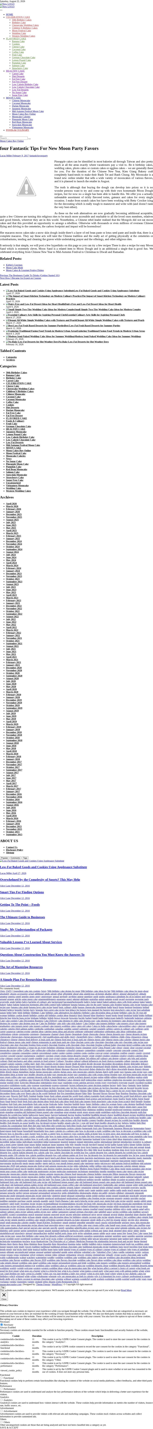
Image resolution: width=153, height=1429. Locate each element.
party (45, 155)
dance (62, 1064)
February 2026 (13, 509)
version (48, 1255)
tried (25, 1249)
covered (146, 1053)
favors (40, 155)
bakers (149, 1002)
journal (100, 1144)
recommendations (67, 1203)
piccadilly (103, 1193)
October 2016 (13, 799)
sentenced (86, 1214)
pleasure (71, 1195)
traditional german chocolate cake (66, 1246)
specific (54, 1228)
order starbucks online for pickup (30, 1187)
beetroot (128, 1007)
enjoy (16, 1082)
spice (97, 1228)
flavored (97, 1093)
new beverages (7, 1179)
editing (113, 1077)
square (41, 1230)
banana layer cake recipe (40, 1007)
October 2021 (13, 641)
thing (26, 1244)
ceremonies (24, 1034)
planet (63, 1195)
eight (145, 1077)
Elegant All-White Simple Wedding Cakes (52, 1080)
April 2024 (11, 563)
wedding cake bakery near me (92, 1257)
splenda (123, 1228)
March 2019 (12, 724)
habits (25, 1115)
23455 (9, 991)
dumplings (24, 1072)
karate (120, 1144)
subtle (102, 1233)
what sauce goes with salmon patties (121, 1271)
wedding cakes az (59, 1265)
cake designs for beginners (108, 1020)
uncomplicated (21, 1252)
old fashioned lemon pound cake (63, 1182)
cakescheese (112, 1026)
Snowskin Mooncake (22, 124)
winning (59, 1279)
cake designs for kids (131, 1020)
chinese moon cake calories (118, 1039)
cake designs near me (29, 1023)
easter (116, 1072)
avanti (115, 999)
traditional (45, 1246)
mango (64, 1160)
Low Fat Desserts (20, 89)
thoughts (47, 1244)
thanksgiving (42, 1241)
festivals (69, 1090)
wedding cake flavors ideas (90, 1260)
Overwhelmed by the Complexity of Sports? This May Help (40, 879)
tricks (19, 1249)
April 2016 (11, 815)
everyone (123, 1082)
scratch (12, 1214)
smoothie (81, 1222)
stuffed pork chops (63, 1233)
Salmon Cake (18, 65)
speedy (61, 1228)
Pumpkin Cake (19, 63)
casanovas (11, 1031)
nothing (90, 1179)
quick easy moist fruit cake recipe (110, 1201)
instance (72, 1142)
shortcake (17, 1217)
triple (29, 1249)
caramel (92, 1029)
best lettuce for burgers (76, 1010)
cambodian (49, 1029)
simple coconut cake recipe (94, 1217)
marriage (114, 1160)
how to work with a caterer (44, 1139)
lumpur (40, 1158)
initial (46, 1142)
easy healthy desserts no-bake (38, 1074)
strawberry (20, 1233)
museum (72, 1177)
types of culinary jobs (121, 1249)
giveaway (102, 1107)
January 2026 (13, 511)
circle (94, 1047)
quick (51, 1201)
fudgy (61, 1104)
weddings (4, 1268)
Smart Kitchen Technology (49, 1222)
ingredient (38, 1142)
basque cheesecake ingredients (92, 1007)
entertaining (46, 1082)
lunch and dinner (58, 1158)
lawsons (76, 1147)
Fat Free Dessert (19, 81)
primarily (25, 1198)
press (149, 1195)
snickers (125, 1222)
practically (134, 1195)
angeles (25, 996)
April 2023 (11, 595)
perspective (56, 1193)
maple (77, 1160)
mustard (98, 1177)
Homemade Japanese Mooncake (117, 1128)
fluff (21, 1096)
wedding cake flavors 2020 (33, 1260)
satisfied (102, 1211)
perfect (19, 1193)
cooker (55, 1053)
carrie (146, 1029)
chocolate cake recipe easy (135, 1042)
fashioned (4, 1088)
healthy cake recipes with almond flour (34, 1120)
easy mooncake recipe (62, 1074)
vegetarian (24, 1255)
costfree (123, 1053)
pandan (51, 1190)
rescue (139, 1206)
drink (2, 1072)
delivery (40, 1066)
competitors (90, 1050)
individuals (27, 1142)
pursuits (36, 1201)
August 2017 (12, 772)
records (79, 1203)
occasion (121, 1179)
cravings (49, 1055)
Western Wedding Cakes (23, 36)
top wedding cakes (140, 1244)
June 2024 (11, 557)
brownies (73, 1018)
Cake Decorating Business (30, 1020)
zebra (45, 1281)
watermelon (41, 1257)
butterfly (120, 1018)
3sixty (44, 991)
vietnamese (71, 1255)
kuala (43, 1147)
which (12, 1276)
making (38, 1160)
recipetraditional (50, 1203)
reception (24, 1203)
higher (90, 1125)
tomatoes (107, 1244)
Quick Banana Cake (64, 1201)
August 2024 (12, 552)
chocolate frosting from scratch (33, 1045)
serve (93, 1214)
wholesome (42, 1276)
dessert (68, 1066)
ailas (81, 994)
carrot (2, 1031)
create (91, 1055)
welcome (28, 1268)
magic (139, 1158)
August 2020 (12, 678)
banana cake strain (19, 1007)
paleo (16, 1190)
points (88, 1195)
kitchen (146, 1144)
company (79, 1050)
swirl (48, 1238)
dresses (145, 1069)
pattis (118, 1190)
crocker (17, 1058)
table (90, 1238)
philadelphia (73, 1193)
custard (3, 1064)
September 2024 (14, 549)
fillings (102, 1090)
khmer (133, 1144)
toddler (85, 1244)
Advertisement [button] (7, 1408)
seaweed (55, 1214)
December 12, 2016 (20, 886)
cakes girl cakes (83, 1026)
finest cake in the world (37, 1093)
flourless (124, 1093)
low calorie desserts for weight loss (120, 1152)
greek (79, 1112)
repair (133, 1206)
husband (96, 1139)
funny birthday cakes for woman (101, 1104)
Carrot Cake (17, 73)
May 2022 (11, 624)
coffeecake (41, 1050)
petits (64, 1193)
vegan (3, 1255)
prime (33, 1198)
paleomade (24, 1190)
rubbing (116, 1209)
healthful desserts (145, 1115)
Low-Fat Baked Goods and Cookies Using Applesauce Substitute (43, 867)
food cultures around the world (114, 1096)
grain (2, 1112)
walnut (23, 1257)
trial (14, 1249)
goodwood (117, 1109)
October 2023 (13, 579)
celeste (15, 1034)
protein (126, 1198)
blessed (86, 1015)
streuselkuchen (40, 1233)
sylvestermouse (71, 1238)
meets (45, 1163)
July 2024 (11, 554)
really (17, 1203)
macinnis (89, 1158)
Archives (10, 360)
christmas (60, 1047)
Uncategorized (13, 483)
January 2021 (13, 665)
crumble (38, 1058)
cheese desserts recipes (136, 1034)
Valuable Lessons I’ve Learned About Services (31, 942)
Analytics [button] (4, 1397)
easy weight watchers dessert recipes (80, 1077)
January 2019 (13, 729)
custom (10, 1064)
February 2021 (13, 662)
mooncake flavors (127, 1174)
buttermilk (129, 1018)
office (138, 1179)
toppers (10, 1246)
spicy (102, 1228)
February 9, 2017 (20, 155)
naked (116, 1177)
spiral (117, 1228)
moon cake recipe (135, 1171)
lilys (86, 1150)
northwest (81, 1179)
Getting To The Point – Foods (20, 904)
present (143, 1195)
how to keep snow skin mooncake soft (116, 1133)
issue (26, 1144)
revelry (13, 1209)
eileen (3, 1080)
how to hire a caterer (46, 1133)
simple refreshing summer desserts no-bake (59, 1220)
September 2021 (14, 643)
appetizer (88, 996)
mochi (24, 1168)
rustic (129, 1209)
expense (35, 1085)
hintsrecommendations (10, 1128)
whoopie (52, 1276)
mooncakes (32, 1177)
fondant (32, 1096)
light (73, 1150)
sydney (60, 1238)
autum (101, 999)
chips (72, 1042)
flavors (104, 1093)
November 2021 (14, 638)
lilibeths (79, 1150)
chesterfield (81, 1037)
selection (77, 1214)
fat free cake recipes (39, 1088)
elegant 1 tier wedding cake (19, 1080)
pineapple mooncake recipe (28, 1195)
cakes (73, 1026)
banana (74, 1004)
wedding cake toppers (97, 1263)
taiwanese (104, 1238)
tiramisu (71, 1244)
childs (122, 1037)
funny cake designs (126, 1104)
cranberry (40, 1055)
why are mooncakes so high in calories (75, 1276)
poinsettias (80, 1195)
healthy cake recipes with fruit (67, 1120)
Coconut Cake (19, 49)
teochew (26, 1241)
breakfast (128, 1015)
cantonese (83, 1029)
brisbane (35, 1018)
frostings (4, 1104)
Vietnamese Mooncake (22, 127)
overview (134, 1187)
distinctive (100, 1069)
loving (139, 1150)
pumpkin (12, 1201)
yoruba (12, 1281)
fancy (125, 1085)
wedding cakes (43, 1265)
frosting (147, 1101)
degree (127, 1064)
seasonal (39, 1214)
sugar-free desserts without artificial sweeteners (61, 1236)
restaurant (4, 1209)
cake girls (61, 1023)
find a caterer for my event (118, 1090)
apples (102, 996)
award (122, 999)
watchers (31, 1257)
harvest (54, 1115)
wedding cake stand (28, 1263)
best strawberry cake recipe (123, 1010)
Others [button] (3, 1419)
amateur (3, 996)
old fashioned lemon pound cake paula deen (100, 1182)
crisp (2, 1058)
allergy (116, 994)
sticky (130, 1230)
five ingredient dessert (71, 1093)
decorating (107, 1064)
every (104, 1082)
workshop (109, 1279)
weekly (13, 1268)
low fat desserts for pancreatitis (113, 1155)
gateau (59, 1107)
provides (134, 1198)
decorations (117, 1064)
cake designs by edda (68, 1020)
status (105, 1230)
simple (38, 1217)
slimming (144, 1220)
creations (114, 1055)
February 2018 (13, 756)
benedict (19, 1010)
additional (39, 994)
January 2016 (13, 823)
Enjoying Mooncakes (30, 1082)
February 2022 (13, 632)
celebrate (79, 1031)
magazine (131, 1158)
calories (3, 1029)
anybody (64, 996)
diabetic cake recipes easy (131, 1066)
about (145, 991)
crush (45, 1058)
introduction (126, 1142)
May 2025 (11, 528)
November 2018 (14, 735)
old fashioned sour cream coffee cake (61, 1185)
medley (38, 1163)
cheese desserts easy (115, 1034)
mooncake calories (19, 1174)
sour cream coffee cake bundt (101, 1225)
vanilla (121, 1252)
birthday (27, 1012)
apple (95, 996)
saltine (55, 1211)
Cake (2, 1020)
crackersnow (29, 1055)
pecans (143, 1190)
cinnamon (86, 1047)
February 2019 (13, 727)
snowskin (53, 1225)
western (37, 1268)
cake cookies (12, 1020)
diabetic (114, 1066)
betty (14, 1012)
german (74, 1107)
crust (51, 1058)
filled (89, 1090)
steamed (118, 1230)
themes (3, 1244)
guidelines (106, 1112)
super (124, 1236)
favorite (138, 1088)
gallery (30, 1107)
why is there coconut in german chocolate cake (33, 1279)
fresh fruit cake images (80, 1101)
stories (143, 1230)
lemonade (44, 1150)
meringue (89, 1163)
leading (107, 1147)
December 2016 (14, 794)
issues (32, 1144)
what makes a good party (91, 1271)
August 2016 (12, 805)
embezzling (91, 1080)
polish (95, 1195)
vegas (16, 1255)
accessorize (22, 994)
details (107, 1066)
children (105, 1037)
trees (150, 1246)
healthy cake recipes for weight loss (122, 1117)
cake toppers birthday (105, 1023)
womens (75, 1279)
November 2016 (14, 797)
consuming (25, 1053)
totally (22, 1246)
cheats (85, 1034)
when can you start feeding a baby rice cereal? (65, 1273)
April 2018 (11, 751)
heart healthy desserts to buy (108, 1123)
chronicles (70, 1047)
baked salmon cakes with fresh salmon (121, 1002)
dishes (92, 1069)
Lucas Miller (6, 155)
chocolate (99, 1042)
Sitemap (10, 852)
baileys (87, 1002)
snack (98, 1222)
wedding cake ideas (112, 1260)
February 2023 (13, 600)
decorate (97, 1064)
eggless (139, 1077)
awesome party (142, 999)
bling (93, 1015)
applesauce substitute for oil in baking (123, 996)
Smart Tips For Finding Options (22, 892)
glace (110, 1107)
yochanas (4, 1281)
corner (106, 1053)
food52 (121, 1098)
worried (125, 1279)
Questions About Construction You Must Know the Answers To (42, 954)
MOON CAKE (13, 98)
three (54, 1244)
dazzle (68, 1064)
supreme (139, 1236)
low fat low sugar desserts (141, 1155)
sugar (113, 1233)
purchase (21, 1201)
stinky (136, 1230)
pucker (142, 1198)
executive (4, 1085)
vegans (9, 1255)
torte (16, 1246)
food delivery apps (138, 1096)
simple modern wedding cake (25, 1220)
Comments (15, 858)
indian (13, 1142)
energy (149, 1080)
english (10, 1082)
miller (92, 1166)
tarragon (113, 1238)
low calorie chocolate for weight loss (67, 1152)
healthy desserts (140, 1120)
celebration (99, 1031)
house (20, 1131)
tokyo (99, 1244)
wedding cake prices (132, 1260)
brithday (43, 1018)
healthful (86, 1115)
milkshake (84, 1166)
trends (3, 1249)
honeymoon (5, 1131)
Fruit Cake (17, 55)
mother (42, 1177)
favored (130, 1088)
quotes (137, 1201)
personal (34, 1193)
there (9, 1244)
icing (103, 1139)
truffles (43, 1249)
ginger (95, 1107)
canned (75, 1029)
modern (30, 1168)
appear (80, 996)
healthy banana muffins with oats (89, 1117)
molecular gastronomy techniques (72, 1171)
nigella (18, 1179)
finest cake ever (17, 1093)
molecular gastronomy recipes (42, 1171)
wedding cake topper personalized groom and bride (62, 1263)
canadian (59, 1029)
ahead (76, 994)
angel (18, 996)
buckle (81, 1018)
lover (127, 1150)
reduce (77, 1206)
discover (74, 1069)
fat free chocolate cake (59, 1088)
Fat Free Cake (18, 79)
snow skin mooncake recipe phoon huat (29, 1225)
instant (80, 1142)
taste (120, 1238)
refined (84, 1206)
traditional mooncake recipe (96, 1246)
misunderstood (7, 1168)
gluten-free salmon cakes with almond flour (66, 1109)
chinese (13, 1039)
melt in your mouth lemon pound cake (66, 1163)
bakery (3, 1004)
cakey (134, 1026)
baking (16, 1004)
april (143, 996)
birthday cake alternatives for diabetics (64, 1012)
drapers (138, 1069)
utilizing (77, 1252)
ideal (114, 1139)
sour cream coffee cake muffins (130, 1225)
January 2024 (13, 571)
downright (122, 1069)
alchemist (99, 994)
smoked (72, 1222)
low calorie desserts (94, 1152)
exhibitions (15, 1085)
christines (50, 1047)
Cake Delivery (51, 1020)
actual (31, 994)
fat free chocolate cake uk (114, 1088)
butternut (139, 1018)
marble (84, 1160)
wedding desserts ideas (119, 1265)
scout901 (4, 1214)
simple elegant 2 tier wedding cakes (124, 1217)
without (67, 1279)
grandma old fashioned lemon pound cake (34, 1112)
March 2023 (12, 598)
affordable (67, 994)
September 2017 (14, 770)
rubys (123, 1209)
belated (3, 1010)
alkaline (108, 994)
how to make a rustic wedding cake (32, 1136)
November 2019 (14, 702)
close (132, 1047)
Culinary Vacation (64, 1061)
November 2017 (14, 764)
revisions (21, 1209)
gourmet (136, 1109)
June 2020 (11, 684)
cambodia (38, 1029)
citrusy (119, 1047)
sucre (108, 1233)
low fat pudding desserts (11, 1158)
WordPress (57, 1284)
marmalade (105, 1160)
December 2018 (14, 732)
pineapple (129, 1193)
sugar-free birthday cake (27, 1236)
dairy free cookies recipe (47, 1064)
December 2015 (14, 826)
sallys (147, 1209)
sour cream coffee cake (76, 1225)
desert (47, 1066)
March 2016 (12, 818)
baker (142, 1002)
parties (81, 1190)
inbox (142, 1139)
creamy (84, 1055)
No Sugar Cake (19, 92)
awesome (129, 999)
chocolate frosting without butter (101, 1045)
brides (141, 1015)
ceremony (34, 1034)
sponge (16, 1230)
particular (73, 1190)
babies (19, 1002)
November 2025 (14, 517)
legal (113, 1147)
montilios (111, 1171)
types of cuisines (79, 1249)
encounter (127, 1080)
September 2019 (14, 708)
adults (47, 994)
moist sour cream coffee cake (13, 1171)
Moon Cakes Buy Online (24, 114)
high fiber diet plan (32, 1125)
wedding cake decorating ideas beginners (126, 1257)
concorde (126, 1050)
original (109, 1187)
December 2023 (14, 573)
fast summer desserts (19, 1088)
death (74, 1064)
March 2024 (12, 565)
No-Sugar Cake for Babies (63, 1179)
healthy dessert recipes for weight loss (115, 1120)
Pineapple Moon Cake (22, 119)
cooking (77, 1053)
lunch (47, 1158)
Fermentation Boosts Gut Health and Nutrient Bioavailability (28, 1090)
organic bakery (74, 1187)
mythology (108, 1177)
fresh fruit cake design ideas (36, 1101)
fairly (119, 1085)
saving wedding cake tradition (127, 1211)
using (70, 1252)
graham (144, 1109)
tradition (36, 1246)
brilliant (148, 1015)
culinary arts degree (109, 1058)
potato (108, 1195)
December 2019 (14, 700)
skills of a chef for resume (108, 1220)
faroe (139, 1085)
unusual (39, 1252)
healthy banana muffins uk (60, 1117)
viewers (80, 1255)
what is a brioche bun (51, 1271)
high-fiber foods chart (76, 1125)
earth (111, 1072)
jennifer (78, 1144)
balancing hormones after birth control (38, 1004)
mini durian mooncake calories (116, 1166)
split (11, 1230)
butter (101, 1018)
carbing (109, 1029)
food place (52, 1098)
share (136, 1214)
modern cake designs (45, 1168)
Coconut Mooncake (21, 103)
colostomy (61, 1050)
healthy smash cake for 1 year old (73, 1123)
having (71, 1115)
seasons (47, 1214)
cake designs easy (87, 1020)
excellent (139, 1082)
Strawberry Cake (20, 68)
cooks (84, 1053)
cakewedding (124, 1026)
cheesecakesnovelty (32, 1037)
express (55, 1085)
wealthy (51, 1257)
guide (98, 1112)
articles (18, 999)
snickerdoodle (114, 1222)
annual (56, 996)
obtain (113, 1179)
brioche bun (5, 1018)
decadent (82, 1064)
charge (68, 1034)
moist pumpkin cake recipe (138, 1168)
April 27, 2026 (19, 873)
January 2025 (13, 538)
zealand (38, 1281)
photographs (85, 1193)
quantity (44, 1201)
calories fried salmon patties (21, 1029)
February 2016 (13, 821)
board (108, 1015)
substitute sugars (91, 1233)
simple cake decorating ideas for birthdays (61, 1217)
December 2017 (14, 762)
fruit (11, 1104)
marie (90, 1160)
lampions (51, 1147)
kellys (126, 1144)
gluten (122, 1107)
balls (58, 1004)
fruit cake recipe (41, 1104)
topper (3, 1246)
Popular (4, 858)
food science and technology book (102, 1098)
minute (135, 1166)
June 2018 (11, 745)
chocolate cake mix (114, 1042)
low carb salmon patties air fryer (68, 1155)
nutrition (106, 1179)
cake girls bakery (74, 1023)
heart (91, 1123)
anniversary (46, 996)
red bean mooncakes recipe (29, 1206)
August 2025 (12, 519)
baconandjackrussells (73, 1002)
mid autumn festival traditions (125, 1163)
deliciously (14, 1066)
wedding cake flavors (10, 1260)
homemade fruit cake (92, 1128)
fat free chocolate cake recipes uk (86, 1088)
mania (71, 1160)
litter (90, 1150)
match (134, 1160)
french (14, 1101)
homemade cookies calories (69, 1128)
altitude (142, 994)
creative (123, 1055)
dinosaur (66, 1069)
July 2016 (11, 807)
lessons (52, 1150)
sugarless (88, 1236)
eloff (83, 1080)
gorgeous (127, 1109)
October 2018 (13, 737)
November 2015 (14, 829)
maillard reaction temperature (13, 1160)
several (114, 1214)
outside (116, 1187)
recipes (39, 1203)
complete (100, 1050)
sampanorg (63, 1211)
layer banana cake (94, 1147)
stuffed (51, 1233)
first (58, 1093)
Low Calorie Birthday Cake (25, 84)
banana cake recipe (131, 1004)
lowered (27, 1158)
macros (115, 1158)
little (95, 1150)
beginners (137, 1007)
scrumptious (22, 1214)
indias (19, 1142)
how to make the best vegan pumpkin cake (94, 1136)
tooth (128, 1244)
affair (59, 994)
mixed (17, 1168)
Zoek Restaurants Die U (67, 1281)
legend (119, 1147)
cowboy (4, 1055)
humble (78, 1139)
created (98, 1055)
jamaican (46, 1144)
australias (93, 999)
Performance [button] (6, 1386)
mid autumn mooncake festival (30, 1166)
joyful (107, 1144)
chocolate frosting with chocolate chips (67, 1045)
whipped (20, 1276)
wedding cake (70, 1257)
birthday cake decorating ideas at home (100, 1012)
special (26, 1228)
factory (113, 1085)
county (139, 1053)
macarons (79, 1158)
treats (145, 1246)
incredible (4, 1142)
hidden (133, 1123)
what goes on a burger (29, 1271)
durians (98, 1072)
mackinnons (99, 1158)
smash (65, 1222)
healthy (21, 1117)
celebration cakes (134, 1031)
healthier (4, 1117)
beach (115, 1007)
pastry (106, 1190)
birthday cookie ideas (58, 1015)
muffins (56, 1177)
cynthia (26, 1064)
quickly (129, 1201)
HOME (9, 14)
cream (57, 1055)
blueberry (100, 1015)
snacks (104, 1222)
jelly (72, 1144)
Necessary (8, 1324)
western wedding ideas (52, 1268)
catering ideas (37, 1031)
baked (99, 1002)
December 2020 (14, 667)
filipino (83, 1090)
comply (108, 1050)
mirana (142, 1166)
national (130, 1177)
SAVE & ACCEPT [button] (9, 1427)
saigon (135, 1209)
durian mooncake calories (48, 1072)
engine (3, 1082)
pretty (2, 1198)
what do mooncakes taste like (77, 1268)
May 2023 (11, 592)
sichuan (31, 1217)
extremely (64, 1085)
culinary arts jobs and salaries (133, 1058)
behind (146, 1007)
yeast (149, 1279)
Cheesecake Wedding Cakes (25, 25)
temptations (16, 1241)
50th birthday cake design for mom (63, 991)
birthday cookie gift (38, 1015)
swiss (53, 1238)
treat (140, 1246)
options (121, 1185)
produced (49, 1198)
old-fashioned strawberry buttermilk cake (98, 1185)
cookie (62, 1053)
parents (58, 1190)
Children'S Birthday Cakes (20, 391)
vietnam (61, 1255)
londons (115, 1150)
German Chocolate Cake (23, 57)
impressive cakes (131, 1139)
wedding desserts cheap (97, 1265)
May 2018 (11, 748)
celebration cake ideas (115, 1031)
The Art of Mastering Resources (21, 967)
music (91, 1177)
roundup (108, 1209)
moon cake (121, 1171)
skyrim (131, 1220)
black (80, 1015)
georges (66, 1107)
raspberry (4, 1203)
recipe (32, 1203)
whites (33, 1276)
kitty (8, 1147)
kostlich (36, 1147)
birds (20, 1012)
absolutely (5, 994)
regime (102, 1206)
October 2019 (13, 705)
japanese (60, 1144)
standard (56, 1230)
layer (83, 1147)
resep (145, 1206)
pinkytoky (47, 1195)
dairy (32, 1064)
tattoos (137, 1238)
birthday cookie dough (18, 1015)
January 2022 (13, 635)
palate (10, 1190)
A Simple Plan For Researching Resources (28, 979)
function (68, 1104)
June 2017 (11, 778)
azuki (12, 1002)
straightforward (7, 1233)
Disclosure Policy (14, 850)
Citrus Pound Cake (107, 1047)
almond (123, 994)
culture (127, 1061)
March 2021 (12, 659)
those (40, 1244)
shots (24, 1217)
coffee (19, 1050)
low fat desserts (91, 1155)
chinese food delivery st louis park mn (36, 1039)
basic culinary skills (68, 1007)
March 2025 (12, 533)
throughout (62, 1244)
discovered (84, 1069)
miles (76, 1166)
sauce (109, 1211)
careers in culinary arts (123, 1029)
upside (64, 1252)
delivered (31, 1066)
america (11, 996)
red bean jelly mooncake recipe (98, 1203)
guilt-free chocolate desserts (124, 1112)
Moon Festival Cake (21, 30)
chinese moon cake (96, 1039)
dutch (105, 1072)
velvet (32, 1255)
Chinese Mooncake (21, 100)
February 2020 (13, 694)
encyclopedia (139, 1080)
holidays (40, 1128)
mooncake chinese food (65, 1174)
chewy (91, 1037)
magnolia (147, 1158)
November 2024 (14, 544)
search (31, 1214)
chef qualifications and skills (55, 1037)
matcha (140, 1160)
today (78, 1244)
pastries (99, 1190)
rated (11, 1203)
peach (130, 1190)
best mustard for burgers (98, 1010)
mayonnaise (5, 1163)
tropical (36, 1249)
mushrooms (82, 1177)
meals (25, 1163)
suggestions (98, 1236)
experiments (45, 1085)
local (100, 1150)
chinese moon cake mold (19, 1042)
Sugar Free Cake (20, 95)
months (103, 1171)
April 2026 (11, 503)
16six (2, 991)
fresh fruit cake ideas (59, 1101)
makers (31, 1160)
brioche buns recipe (21, 1018)
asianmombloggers (47, 999)
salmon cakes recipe (16, 1211)
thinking (33, 1244)
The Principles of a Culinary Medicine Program (71, 1241)
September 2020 (14, 676)
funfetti (75, 1104)
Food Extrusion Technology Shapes (30, 1098)
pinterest (56, 1195)
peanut (137, 1190)
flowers (14, 1096)
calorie (149, 1026)
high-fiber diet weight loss (53, 1125)
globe (116, 1107)
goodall (108, 1109)
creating (106, 1055)
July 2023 (11, 587)
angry (38, 996)
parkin (65, 1190)
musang (64, 1177)
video (54, 1255)
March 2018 (12, 754)
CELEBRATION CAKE (18, 17)
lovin (132, 1150)
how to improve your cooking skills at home (77, 1133)
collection (50, 1050)
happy (48, 1115)
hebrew (125, 1123)
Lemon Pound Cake (21, 60)
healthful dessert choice (102, 1115)
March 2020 (12, 692)
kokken (29, 1147)
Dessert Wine (78, 1066)
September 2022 (14, 614)
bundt (95, 1018)
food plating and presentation (71, 1098)
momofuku (94, 1171)
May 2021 (11, 654)
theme (137, 1241)
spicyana (110, 1228)
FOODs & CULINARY (17, 130)
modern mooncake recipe (67, 1168)
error (54, 1082)
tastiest (126, 1238)
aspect (69, 999)
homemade (50, 1128)
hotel (14, 1131)
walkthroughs (12, 1257)
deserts (53, 1066)
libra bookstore (63, 1150)
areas (148, 996)
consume (16, 1053)
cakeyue (141, 1026)
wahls (3, 1257)
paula (124, 1190)
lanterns (59, 1147)
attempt (76, 999)
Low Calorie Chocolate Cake (26, 87)
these (21, 1244)
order (135, 1185)
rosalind (94, 1209)
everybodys (112, 1082)
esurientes (67, 1082)
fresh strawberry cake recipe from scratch (110, 1101)
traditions (113, 1246)
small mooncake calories (17, 1222)
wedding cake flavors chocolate (62, 1260)
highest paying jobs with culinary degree (113, 1125)
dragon (131, 1069)
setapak (106, 1214)
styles (80, 1233)
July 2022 (11, 619)
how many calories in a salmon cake (62, 1131)
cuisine (63, 1058)
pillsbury (120, 1193)
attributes (84, 999)
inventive (137, 1142)
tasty (131, 1238)
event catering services (83, 1082)
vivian (117, 1255)
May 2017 (11, 780)
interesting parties (92, 1142)
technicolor (5, 1241)
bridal (135, 1015)
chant (61, 1034)
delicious (4, 1066)
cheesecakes (17, 1037)
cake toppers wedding (59, 1026)
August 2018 (12, 743)
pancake (34, 1190)
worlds (118, 1279)
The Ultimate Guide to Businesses (22, 917)
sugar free (121, 1233)
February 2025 (13, 536)
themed (143, 1241)
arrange (10, 999)
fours (2, 1101)
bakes (9, 1004)
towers (28, 1246)
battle (109, 1007)
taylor (143, 1238)
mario (96, 1160)
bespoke (39, 1010)
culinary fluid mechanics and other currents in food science (27, 1061)
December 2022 (14, 606)
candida (67, 1029)
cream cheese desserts (70, 1055)
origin (102, 1187)
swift (43, 1238)
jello (67, 1144)
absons (13, 994)
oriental (95, 1187)
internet (116, 1142)
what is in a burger (70, 1271)
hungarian (87, 1139)
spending (69, 1228)
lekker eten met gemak (133, 1147)
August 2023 (12, 584)
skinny (124, 1220)
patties (113, 1190)
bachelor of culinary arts (39, 1002)
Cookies (16, 44)
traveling (133, 1246)
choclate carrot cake (85, 1042)
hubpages (69, 1139)
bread (120, 1015)
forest (140, 1098)
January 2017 (13, 791)
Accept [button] (117, 1290)
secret (62, 1214)
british (50, 1018)
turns (55, 1249)
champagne (45, 1034)
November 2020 (14, 670)
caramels (101, 1029)
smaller (32, 1222)
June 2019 (11, 716)
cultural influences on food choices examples (102, 1061)
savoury (145, 1211)
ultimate (10, 1252)
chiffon (97, 1037)
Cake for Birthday (47, 1023)
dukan (15, 1072)
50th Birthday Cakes (21, 20)
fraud (7, 1101)
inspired (64, 1142)
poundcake (124, 1195)
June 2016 (11, 810)
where (113, 1273)
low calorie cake (41, 1152)
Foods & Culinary (15, 421)
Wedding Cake (19, 33)
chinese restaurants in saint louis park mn (50, 1042)
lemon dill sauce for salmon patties (22, 1150)
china (127, 1037)
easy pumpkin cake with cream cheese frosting (95, 1074)
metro (97, 1163)
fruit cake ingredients (23, 1104)
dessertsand (98, 1066)
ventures (40, 1255)
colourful (70, 1050)
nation (123, 1177)
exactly (131, 1082)
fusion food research (16, 1107)
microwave (105, 1163)
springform (32, 1230)
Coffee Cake (18, 52)
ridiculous (30, 1209)
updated (47, 1252)
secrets (69, 1214)
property (119, 1198)
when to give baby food (98, 1273)
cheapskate (77, 1034)
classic (126, 1047)
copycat (98, 1053)
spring (23, 1230)
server (99, 1214)
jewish (85, 1144)
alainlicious (89, 994)
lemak (147, 1147)
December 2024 (14, 541)
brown (57, 1018)
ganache (44, 1107)
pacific (143, 1187)
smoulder (90, 1222)
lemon (3, 1150)
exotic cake (25, 1085)
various (145, 1252)
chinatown (5, 1039)
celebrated (88, 1031)
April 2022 (11, 627)
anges (32, 996)
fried (133, 1101)
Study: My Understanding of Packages (26, 929)
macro (108, 1158)
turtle (60, 1249)
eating (101, 1077)
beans (121, 1007)
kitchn (3, 1147)
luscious (71, 1158)
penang (3, 1193)
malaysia (47, 1160)
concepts (117, 1050)
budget (88, 1018)
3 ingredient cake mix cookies (26, 991)
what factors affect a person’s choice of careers (113, 1268)
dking (114, 1069)
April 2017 (11, 783)
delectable (135, 1064)
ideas (119, 1139)
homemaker (139, 1128)
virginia (88, 1255)
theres (15, 1244)
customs (18, 1064)
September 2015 (14, 834)
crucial (24, 1058)
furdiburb (140, 1104)
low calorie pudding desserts (39, 1155)
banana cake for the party (90, 1004)
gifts (89, 1107)
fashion (145, 1085)
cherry (73, 1037)
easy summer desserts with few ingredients (42, 1077)
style (75, 1233)
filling (95, 1090)
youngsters (22, 1281)
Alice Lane (5, 886)
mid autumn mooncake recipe (59, 1166)
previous (10, 1198)
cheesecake (5, 1037)
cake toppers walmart (39, 1026)
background (57, 1002)
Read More (126, 1290)
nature (146, 1177)
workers (100, 1279)
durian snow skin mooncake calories (78, 1072)
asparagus (61, 999)
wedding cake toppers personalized (124, 1263)
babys (25, 1002)
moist (122, 1168)
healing (78, 1115)
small (2, 1222)
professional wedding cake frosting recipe (86, 1198)
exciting (148, 1082)
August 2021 (12, 646)
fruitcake (53, 1104)
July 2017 (11, 775)
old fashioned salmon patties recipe (26, 1185)
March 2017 (12, 786)
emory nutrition (104, 1080)
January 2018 (13, 759)
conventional (45, 1053)
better (9, 1012)
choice (3, 1047)
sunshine (117, 1236)
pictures (112, 1193)
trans (120, 1246)
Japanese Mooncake (21, 108)
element (76, 1080)
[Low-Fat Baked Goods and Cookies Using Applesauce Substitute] (32, 861)
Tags (25, 858)
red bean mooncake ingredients (128, 1203)
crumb (31, 1058)
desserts (88, 1066)
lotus (122, 1150)
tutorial (67, 1249)
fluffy (26, 1096)
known (21, 1147)
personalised (44, 1193)
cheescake (93, 1034)
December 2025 (14, 514)
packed (3, 1190)
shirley (3, 1217)
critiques (9, 1058)
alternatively (133, 994)
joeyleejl (93, 1144)
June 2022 (11, 622)
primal (18, 1198)
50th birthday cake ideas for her (95, 991)
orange (129, 1185)
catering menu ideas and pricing (59, 1031)
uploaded (56, 1252)
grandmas (58, 1112)
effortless (131, 1077)
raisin (149, 1201)
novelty (97, 1179)
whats (141, 1271)
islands (20, 1144)
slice (137, 1220)
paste (92, 1190)
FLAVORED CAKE (16, 38)
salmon (3, 1211)
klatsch (14, 1147)
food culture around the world (64, 1096)
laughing (68, 1147)
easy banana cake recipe (131, 1072)
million (98, 1166)
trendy (9, 1249)
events (98, 1082)
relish (116, 1206)
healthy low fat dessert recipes (43, 1123)
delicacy (144, 1064)
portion (101, 1195)
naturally (138, 1177)
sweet (17, 1238)
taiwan (96, 1238)
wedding (59, 1257)
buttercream (109, 1018)
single (93, 1220)
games (37, 1107)
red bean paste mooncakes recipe (58, 1206)
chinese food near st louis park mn (70, 1039)
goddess (100, 1109)
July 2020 (11, 681)
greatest (72, 1112)
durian (32, 1072)
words (93, 1279)
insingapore (54, 1142)
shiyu (9, 1217)
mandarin (56, 1160)
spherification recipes (84, 1228)
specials (46, 1228)
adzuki (54, 994)
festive (76, 1090)
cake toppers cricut (125, 1023)
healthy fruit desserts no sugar (14, 1123)
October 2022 (13, 611)
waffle (145, 1255)
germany (82, 1107)
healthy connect (89, 1120)
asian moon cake (30, 999)
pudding (4, 1201)
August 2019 (12, 710)
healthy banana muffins (37, 1117)
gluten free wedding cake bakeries (29, 1109)
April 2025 (11, 530)
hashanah (62, 1115)
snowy (62, 1225)
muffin (49, 1177)
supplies (131, 1236)
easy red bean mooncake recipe (132, 1074)
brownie (65, 1018)
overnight (125, 1187)
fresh (19, 1101)
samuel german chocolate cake (83, 1211)
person (26, 1193)
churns (78, 1047)
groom (92, 1112)
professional (60, 1198)
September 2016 (14, 802)
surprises (148, 1236)
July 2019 (11, 713)
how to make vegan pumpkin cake (131, 1136)
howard (61, 1139)
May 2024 (11, 560)
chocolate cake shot (9, 1045)
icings (109, 1139)
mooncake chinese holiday (89, 1174)
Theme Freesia (43, 1284)
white (27, 1276)
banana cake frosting (112, 1004)
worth (133, 1279)
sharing (142, 1214)
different (50, 1069)
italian (38, 1144)
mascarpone (124, 1160)
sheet (149, 1214)
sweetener (35, 1238)
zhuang (52, 1281)
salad (141, 1209)
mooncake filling (110, 1174)
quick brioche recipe (84, 1201)
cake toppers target (19, 1026)
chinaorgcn (136, 1037)
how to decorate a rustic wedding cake (97, 1131)
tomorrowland (118, 1244)
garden (52, 1107)
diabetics (24, 1069)
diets (44, 1069)
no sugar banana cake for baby (36, 1179)
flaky (89, 1093)
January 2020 (13, 697)
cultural (77, 1061)
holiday (32, 1128)
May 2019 (11, 719)
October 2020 (13, 673)
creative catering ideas (137, 1055)
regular (109, 1206)
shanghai (129, 1214)
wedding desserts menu (142, 1265)
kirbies (139, 1144)
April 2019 (11, 721)
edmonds (121, 1077)
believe (10, 1010)
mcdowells (17, 1163)
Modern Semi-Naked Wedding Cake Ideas (100, 1168)
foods (128, 1098)
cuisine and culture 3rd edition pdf (84, 1058)
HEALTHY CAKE (15, 71)
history (25, 1128)
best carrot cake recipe (54, 1010)
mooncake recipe (19, 1177)
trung (50, 1249)
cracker (19, 1055)
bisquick (73, 1015)
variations (129, 1252)
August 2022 (12, 616)
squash (48, 1230)
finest (133, 1090)
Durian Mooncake (20, 106)
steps (124, 1230)
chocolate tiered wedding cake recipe (134, 1045)
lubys (34, 1158)
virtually (109, 1255)
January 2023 (13, 603)
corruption (114, 1053)
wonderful (85, 1279)
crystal (57, 1058)
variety (138, 1252)
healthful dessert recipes (125, 1115)
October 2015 (13, 832)
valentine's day (89, 1252)
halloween (33, 1115)
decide (90, 1064)
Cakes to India (98, 1026)
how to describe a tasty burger (22, 1133)
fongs (46, 1096)
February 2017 (13, 789)
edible (107, 1077)
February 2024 (13, 568)
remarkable (124, 1206)
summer (108, 1236)
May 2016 (11, 813)
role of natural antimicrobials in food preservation (59, 1209)
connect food (137, 1050)
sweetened (25, 1238)
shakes (121, 1214)
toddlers (93, 1244)
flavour (111, 1093)
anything (72, 996)
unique (32, 1252)
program (110, 1198)
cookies (69, 1053)
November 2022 (14, 608)
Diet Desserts (18, 76)
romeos (86, 1209)
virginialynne (99, 1255)
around (3, 999)
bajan (93, 1002)
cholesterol (12, 1047)
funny (82, 1104)
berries (26, 1010)
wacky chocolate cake (130, 1255)
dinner (58, 1069)
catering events (23, 1031)
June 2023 (11, 589)
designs (60, 1066)
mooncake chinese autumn (40, 1174)
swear (3, 1238)
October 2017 (13, 767)
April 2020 (11, 689)
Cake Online (89, 1023)
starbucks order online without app (86, 1230)
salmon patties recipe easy (39, 1211)
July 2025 (11, 522)
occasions (130, 1179)
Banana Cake (18, 41)
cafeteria (148, 1018)
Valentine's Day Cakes (107, 1252)
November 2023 (14, 576)
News (9, 458)
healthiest (13, 1117)
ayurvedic (4, 1002)
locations (107, 1150)
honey (148, 1128)
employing (117, 1080)
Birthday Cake (19, 22)
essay (60, 1082)
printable (40, 1198)
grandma (9, 1112)
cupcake (135, 1061)
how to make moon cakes (62, 1136)
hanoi (41, 1115)
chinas (145, 1037)
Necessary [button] (5, 1321)
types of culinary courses (98, 1249)
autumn (108, 999)
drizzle (9, 1072)
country (131, 1053)
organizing (86, 1187)
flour (117, 1093)
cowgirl (11, 1055)
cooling (91, 1053)
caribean (139, 1029)
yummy (31, 1281)
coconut (139, 1047)
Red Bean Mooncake (22, 122)
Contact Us (11, 847)
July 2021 (11, 649)
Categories (11, 357)
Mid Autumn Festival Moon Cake (28, 111)
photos (95, 1193)
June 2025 (11, 525)
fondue (40, 1096)
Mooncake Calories (21, 116)
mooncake (5, 1174)
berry (32, 1010)
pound (115, 1195)
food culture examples (89, 1096)
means (32, 1163)
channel (54, 1034)
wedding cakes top (76, 1265)
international (106, 1142)
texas (33, 1241)
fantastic (33, 155)
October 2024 (13, 546)
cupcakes (143, 1061)
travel (126, 1246)
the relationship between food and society (113, 1241)
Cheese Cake (18, 46)
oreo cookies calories (56, 1187)
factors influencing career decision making (89, 1085)
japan (53, 1144)
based (55, 1007)
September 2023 (14, 581)
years (143, 1279)
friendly (139, 1101)
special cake (36, 1228)
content (34, 1053)
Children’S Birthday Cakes (25, 28)
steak (111, 1230)
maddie (122, 1158)
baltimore (65, 1004)
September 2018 (14, 740)
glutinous (91, 1109)
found (146, 1098)
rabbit (143, 1201)
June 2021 (11, 651)
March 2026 (12, 506)
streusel (29, 1233)
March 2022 (12, 630)
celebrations (5, 1034)
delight (23, 1066)
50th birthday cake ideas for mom (127, 991)
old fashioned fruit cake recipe (33, 1182)
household (28, 1131)
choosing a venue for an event (31, 1047)
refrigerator (93, 1206)
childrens (114, 1037)
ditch (108, 1069)
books (114, 1015)
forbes (134, 1098)
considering (5, 1053)
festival (61, 1090)
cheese (102, 1034)
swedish (10, 1238)
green (85, 1112)
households (38, 1131)
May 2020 (11, 686)
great (66, 1112)
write (138, 1279)
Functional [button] (5, 1375)
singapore (84, 1220)
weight (20, 1268)
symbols (83, 1238)
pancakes (42, 1190)
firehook (52, 1093)
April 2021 (11, 657)
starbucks (64, 1230)
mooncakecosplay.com (10, 1284)
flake (84, 1093)
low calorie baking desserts (20, 1152)
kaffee (114, 1144)
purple (29, 1201)
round (101, 1209)
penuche (11, 1193)
